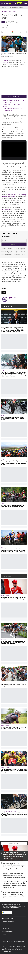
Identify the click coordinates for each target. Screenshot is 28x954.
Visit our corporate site (13, 907)
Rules (10, 11)
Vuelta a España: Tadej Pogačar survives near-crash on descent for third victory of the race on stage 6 (14, 875)
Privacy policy (5, 925)
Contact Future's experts (8, 921)
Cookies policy (5, 928)
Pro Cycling (4, 11)
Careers (4, 934)
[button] (26, 3)
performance (5, 209)
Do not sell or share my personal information (13, 941)
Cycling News (11, 21)
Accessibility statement (7, 931)
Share (5, 32)
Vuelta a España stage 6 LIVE (17, 7)
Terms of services (19, 248)
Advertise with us (6, 938)
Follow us (16, 32)
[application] (14, 149)
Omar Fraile (5, 62)
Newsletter (23, 32)
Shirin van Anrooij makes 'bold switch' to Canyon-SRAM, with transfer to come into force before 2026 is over (14, 895)
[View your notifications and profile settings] (15, 3)
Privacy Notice (21, 249)
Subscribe (20, 3)
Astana (6, 60)
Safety (14, 11)
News (3, 22)
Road (3, 292)
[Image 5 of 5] (23, 43)
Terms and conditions (7, 918)
